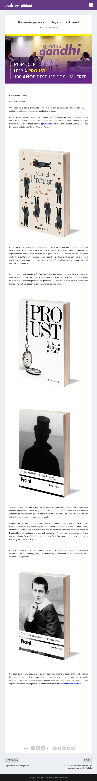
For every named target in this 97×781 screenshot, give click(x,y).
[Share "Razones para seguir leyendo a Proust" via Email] (42, 748)
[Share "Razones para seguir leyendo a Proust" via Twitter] (37, 748)
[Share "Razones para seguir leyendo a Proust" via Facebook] (32, 748)
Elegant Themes (44, 777)
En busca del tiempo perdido (68, 684)
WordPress (64, 777)
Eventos (43, 27)
